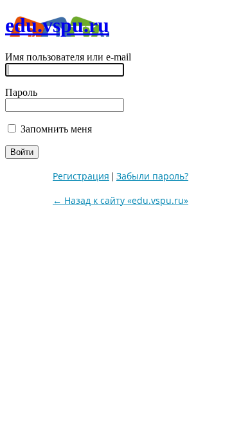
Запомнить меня (55, 128)
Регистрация (81, 176)
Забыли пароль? (152, 176)
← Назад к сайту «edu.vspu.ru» (120, 200)
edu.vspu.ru (57, 25)
